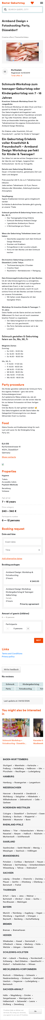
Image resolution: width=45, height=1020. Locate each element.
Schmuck (10, 684)
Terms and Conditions (12, 654)
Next (38, 640)
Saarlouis (20, 851)
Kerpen (17, 834)
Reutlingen (20, 772)
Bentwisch (29, 862)
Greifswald (38, 978)
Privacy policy (8, 657)
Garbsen (7, 803)
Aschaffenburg (32, 919)
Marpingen (8, 851)
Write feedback (11, 670)
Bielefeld (7, 820)
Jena (21, 896)
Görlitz (15, 882)
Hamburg (7, 783)
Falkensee (7, 865)
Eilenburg (38, 882)
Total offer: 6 (16, 76)
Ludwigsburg (34, 772)
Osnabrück (31, 794)
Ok (35, 1011)
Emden (27, 995)
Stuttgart (7, 765)
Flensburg (23, 958)
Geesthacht (35, 961)
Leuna (32, 1001)
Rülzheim (38, 834)
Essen (42, 814)
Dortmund (31, 814)
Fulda (38, 944)
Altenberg (26, 882)
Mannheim (19, 765)
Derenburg (19, 1004)
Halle (5, 995)
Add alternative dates (12, 559)
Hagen (39, 913)
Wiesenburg (8, 868)
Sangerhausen (9, 998)
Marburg (29, 944)
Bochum (18, 817)
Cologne (7, 814)
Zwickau (39, 879)
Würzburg (7, 916)
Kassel (19, 941)
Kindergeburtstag (31, 684)
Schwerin (30, 975)
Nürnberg (17, 913)
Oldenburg (18, 975)
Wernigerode (25, 998)
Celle (37, 800)
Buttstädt (7, 899)
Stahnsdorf (31, 868)
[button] (13, 60)
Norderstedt (36, 958)
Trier (15, 831)
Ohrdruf (18, 899)
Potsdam (7, 862)
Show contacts (9, 457)
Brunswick (18, 794)
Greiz (28, 899)
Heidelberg (19, 769)
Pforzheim (7, 772)
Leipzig (6, 879)
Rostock (6, 975)
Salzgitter (20, 797)
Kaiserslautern (27, 831)
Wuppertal (29, 817)
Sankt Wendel (24, 848)
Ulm (40, 769)
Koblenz (6, 831)
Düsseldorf (19, 814)
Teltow (20, 868)
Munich (6, 913)
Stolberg (7, 1004)
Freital (18, 885)
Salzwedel (21, 1001)
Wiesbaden (8, 941)
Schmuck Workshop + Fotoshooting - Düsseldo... (14, 741)
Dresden (16, 879)
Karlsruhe (32, 765)
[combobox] (24, 9)
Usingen (16, 947)
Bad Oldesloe (21, 961)
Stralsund (26, 978)
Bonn (28, 820)
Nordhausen (8, 902)
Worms (40, 831)
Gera (14, 896)
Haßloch (27, 834)
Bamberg (18, 919)
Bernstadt (7, 885)
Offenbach (8, 944)
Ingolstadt (20, 916)
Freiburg (7, 769)
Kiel (4, 958)
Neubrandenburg (11, 978)
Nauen (40, 862)
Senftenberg (20, 865)
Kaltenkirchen (19, 964)
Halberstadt (8, 1001)
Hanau (19, 944)
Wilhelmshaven (10, 800)
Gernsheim (28, 947)
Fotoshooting (25, 689)
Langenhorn (34, 783)
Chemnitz (27, 879)
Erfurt (5, 896)
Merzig (36, 848)
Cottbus (18, 862)
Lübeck (12, 958)
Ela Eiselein (16, 70)
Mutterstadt (8, 837)
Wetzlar (6, 947)
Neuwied (7, 834)
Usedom (6, 981)
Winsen (31, 964)
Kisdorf (6, 964)
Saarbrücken (8, 848)
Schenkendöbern (37, 865)
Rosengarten (20, 783)
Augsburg (28, 913)
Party (8, 689)
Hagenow (18, 981)
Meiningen (22, 902)
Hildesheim (33, 797)
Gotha (36, 899)
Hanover (7, 794)
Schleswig (7, 961)
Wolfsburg (8, 797)
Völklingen (32, 851)
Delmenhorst (26, 800)
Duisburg (7, 817)
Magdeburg (16, 995)
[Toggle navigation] (41, 3)
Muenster (18, 820)
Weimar (30, 896)
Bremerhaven (19, 930)
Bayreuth (7, 919)
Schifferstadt (24, 837)
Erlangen (32, 916)
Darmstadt (30, 941)
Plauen (6, 882)
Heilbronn (31, 769)
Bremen (6, 930)
